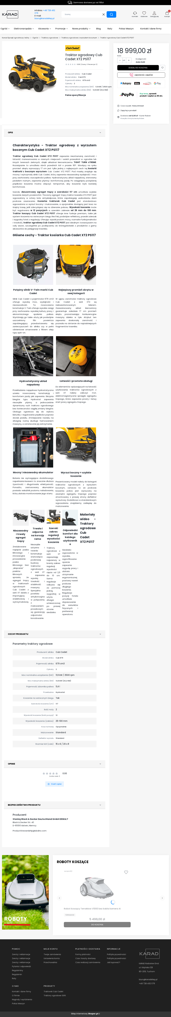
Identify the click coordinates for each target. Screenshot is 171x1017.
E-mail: (44, 17)
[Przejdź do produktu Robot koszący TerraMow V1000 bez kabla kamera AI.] (97, 887)
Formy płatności (82, 954)
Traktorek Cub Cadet (53, 991)
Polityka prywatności (116, 954)
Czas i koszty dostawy (85, 958)
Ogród (35, 37)
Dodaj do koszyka (138, 67)
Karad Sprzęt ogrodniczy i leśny (15, 37)
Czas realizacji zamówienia (87, 962)
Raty (14, 978)
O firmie (16, 995)
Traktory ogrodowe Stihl (55, 995)
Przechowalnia (50, 962)
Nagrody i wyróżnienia (22, 999)
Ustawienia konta (52, 958)
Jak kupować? (113, 962)
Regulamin (17, 974)
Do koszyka (97, 924)
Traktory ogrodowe (49, 37)
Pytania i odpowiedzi (21, 966)
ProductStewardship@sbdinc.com (29, 830)
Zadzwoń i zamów (144, 75)
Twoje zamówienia (52, 954)
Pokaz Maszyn (18, 1003)
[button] (111, 14)
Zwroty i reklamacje (21, 954)
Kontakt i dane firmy (21, 991)
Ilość (119, 55)
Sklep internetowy (84, 1013)
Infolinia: (45, 11)
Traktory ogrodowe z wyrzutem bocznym (79, 37)
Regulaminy (17, 970)
